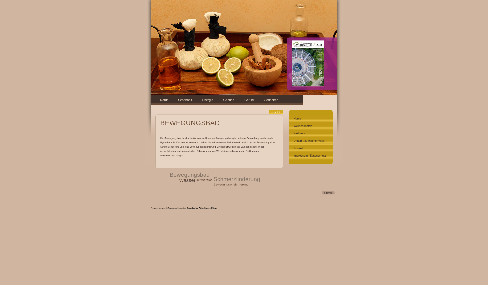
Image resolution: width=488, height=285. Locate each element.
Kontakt (298, 148)
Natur (164, 100)
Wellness (299, 133)
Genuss (228, 100)
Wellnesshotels (303, 125)
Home (297, 118)
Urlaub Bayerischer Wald (309, 140)
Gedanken (271, 100)
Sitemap (328, 193)
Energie (207, 100)
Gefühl (249, 100)
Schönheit (185, 100)
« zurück (275, 112)
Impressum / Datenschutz (310, 155)
